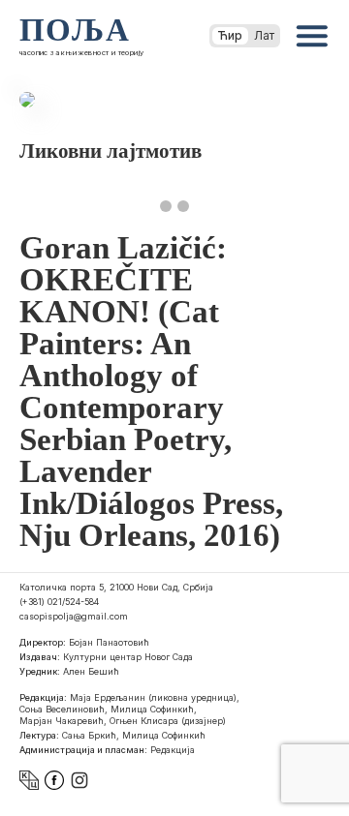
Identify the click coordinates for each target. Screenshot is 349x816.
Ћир (230, 35)
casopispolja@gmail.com (73, 616)
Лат (264, 35)
